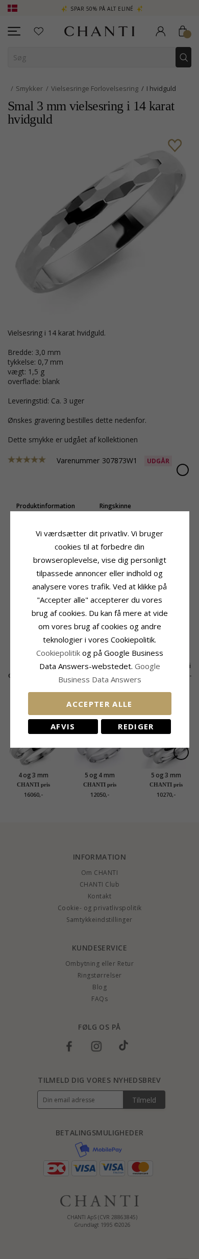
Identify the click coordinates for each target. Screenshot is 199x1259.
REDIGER (136, 726)
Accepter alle (99, 704)
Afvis (63, 726)
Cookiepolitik (58, 653)
